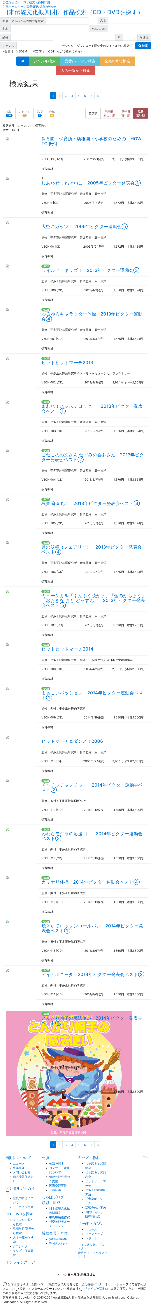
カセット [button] (24, 113)
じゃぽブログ (53, 1197)
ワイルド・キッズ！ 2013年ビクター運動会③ (90, 270)
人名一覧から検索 (75, 70)
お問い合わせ (47, 6)
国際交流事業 (58, 1185)
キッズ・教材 (89, 1157)
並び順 (93, 113)
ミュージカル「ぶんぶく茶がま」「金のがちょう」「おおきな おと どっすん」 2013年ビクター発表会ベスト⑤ (93, 600)
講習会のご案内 (95, 1207)
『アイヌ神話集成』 (97, 1288)
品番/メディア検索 (80, 61)
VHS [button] (52, 113)
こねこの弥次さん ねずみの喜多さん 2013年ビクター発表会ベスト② (92, 457)
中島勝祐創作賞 (59, 1217)
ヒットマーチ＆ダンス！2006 (72, 741)
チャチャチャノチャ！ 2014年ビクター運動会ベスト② (92, 787)
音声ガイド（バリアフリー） (92, 1254)
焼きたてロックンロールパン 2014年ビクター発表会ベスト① (92, 928)
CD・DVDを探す (19, 1214)
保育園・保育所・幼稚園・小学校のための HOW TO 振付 (91, 141)
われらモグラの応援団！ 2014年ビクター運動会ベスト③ (91, 836)
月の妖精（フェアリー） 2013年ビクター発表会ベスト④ (91, 549)
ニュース (19, 1163)
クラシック (20, 1246)
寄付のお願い (58, 1243)
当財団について (18, 1157)
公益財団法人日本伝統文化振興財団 (26, 2)
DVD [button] (39, 113)
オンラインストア (20, 1262)
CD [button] (9, 113)
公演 (45, 1157)
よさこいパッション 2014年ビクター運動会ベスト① (92, 695)
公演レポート (58, 1190)
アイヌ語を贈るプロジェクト (92, 1246)
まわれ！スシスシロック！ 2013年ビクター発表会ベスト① (92, 409)
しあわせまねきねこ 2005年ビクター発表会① (91, 183)
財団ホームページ (14, 6)
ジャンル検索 (45, 61)
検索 (144, 45)
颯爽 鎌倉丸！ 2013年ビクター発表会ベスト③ (90, 503)
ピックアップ (94, 1234)
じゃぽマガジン (91, 1223)
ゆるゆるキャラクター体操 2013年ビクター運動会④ (92, 316)
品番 (140, 113)
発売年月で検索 (117, 61)
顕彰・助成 (51, 1202)
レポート (91, 1238)
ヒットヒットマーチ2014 (67, 649)
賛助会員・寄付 (55, 1233)
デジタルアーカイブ (20, 1190)
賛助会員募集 (58, 1239)
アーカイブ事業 (23, 1207)
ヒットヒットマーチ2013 (67, 362)
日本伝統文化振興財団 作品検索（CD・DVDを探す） (73, 12)
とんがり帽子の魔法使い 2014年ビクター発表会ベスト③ (91, 1020)
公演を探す (56, 1163)
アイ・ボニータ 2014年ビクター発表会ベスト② (92, 974)
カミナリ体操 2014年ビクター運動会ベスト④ (90, 882)
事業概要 (32, 6)
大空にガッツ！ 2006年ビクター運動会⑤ (84, 226)
